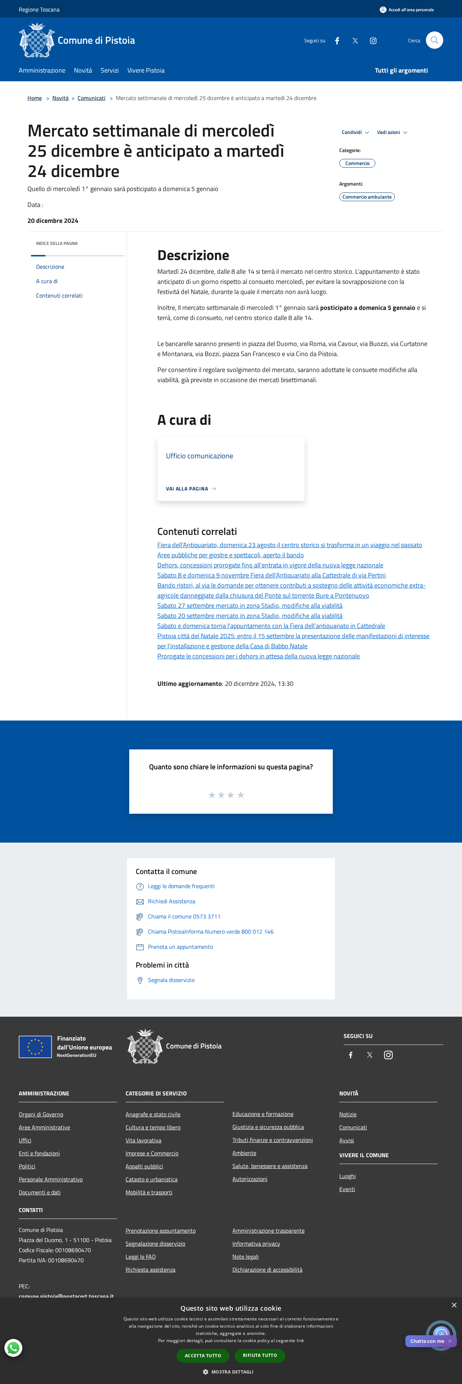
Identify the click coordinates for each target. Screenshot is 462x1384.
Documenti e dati (40, 1192)
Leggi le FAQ (141, 1256)
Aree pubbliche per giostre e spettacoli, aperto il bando (230, 555)
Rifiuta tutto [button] (260, 1355)
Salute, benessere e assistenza (270, 1166)
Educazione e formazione (262, 1114)
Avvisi (346, 1140)
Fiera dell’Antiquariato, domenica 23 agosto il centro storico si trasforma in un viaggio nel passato (289, 545)
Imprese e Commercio (152, 1153)
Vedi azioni (389, 132)
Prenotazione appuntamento (161, 1230)
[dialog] (231, 1341)
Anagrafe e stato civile (153, 1114)
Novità (60, 98)
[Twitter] (352, 40)
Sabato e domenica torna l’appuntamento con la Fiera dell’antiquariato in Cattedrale (271, 626)
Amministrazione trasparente (268, 1230)
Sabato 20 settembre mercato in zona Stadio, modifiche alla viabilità (250, 615)
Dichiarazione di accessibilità (267, 1269)
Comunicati (91, 98)
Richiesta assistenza (150, 1269)
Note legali (245, 1256)
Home (34, 98)
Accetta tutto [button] (203, 1356)
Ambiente (244, 1153)
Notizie (348, 1114)
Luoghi (347, 1176)
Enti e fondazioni (39, 1153)
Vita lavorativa (143, 1140)
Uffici (25, 1140)
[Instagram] (370, 40)
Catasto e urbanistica (152, 1179)
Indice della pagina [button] (57, 243)
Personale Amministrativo (51, 1179)
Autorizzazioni (249, 1179)
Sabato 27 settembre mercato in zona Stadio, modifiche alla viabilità (250, 605)
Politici (27, 1166)
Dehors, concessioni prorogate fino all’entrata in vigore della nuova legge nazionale (270, 565)
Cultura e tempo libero (153, 1127)
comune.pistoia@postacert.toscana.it (66, 1296)
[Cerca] (434, 40)
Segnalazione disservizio (155, 1243)
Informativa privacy (256, 1243)
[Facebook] (334, 40)
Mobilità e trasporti (149, 1192)
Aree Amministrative (44, 1127)
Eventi (347, 1189)
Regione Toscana (39, 9)
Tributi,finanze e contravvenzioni (272, 1140)
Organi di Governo (41, 1114)
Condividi (352, 132)
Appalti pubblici (144, 1166)
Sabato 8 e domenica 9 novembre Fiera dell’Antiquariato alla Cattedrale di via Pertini (271, 575)
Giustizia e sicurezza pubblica (268, 1127)
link (300, 1340)
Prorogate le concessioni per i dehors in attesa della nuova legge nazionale (258, 656)
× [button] (454, 1305)
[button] (230, 1371)
